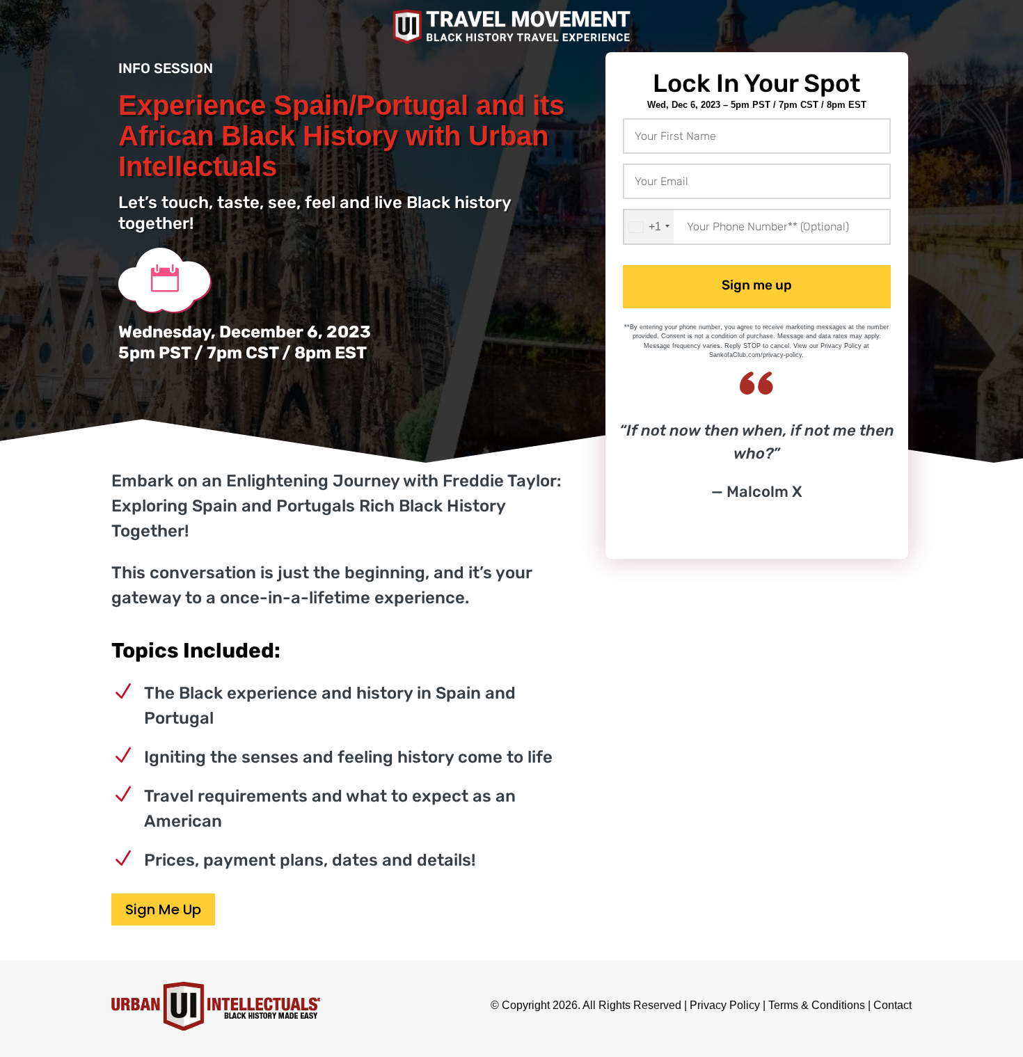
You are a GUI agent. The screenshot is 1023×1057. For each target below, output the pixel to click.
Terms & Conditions (816, 1005)
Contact (892, 1005)
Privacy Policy (725, 1005)
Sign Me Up (163, 909)
